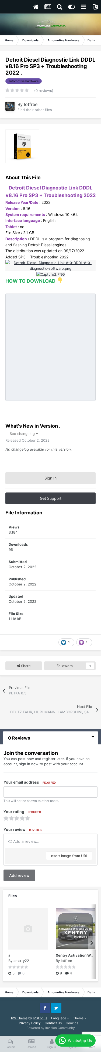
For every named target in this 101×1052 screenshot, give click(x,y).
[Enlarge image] (50, 265)
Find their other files (35, 110)
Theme (78, 1018)
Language (59, 1018)
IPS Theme (19, 1018)
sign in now (29, 764)
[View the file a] (28, 929)
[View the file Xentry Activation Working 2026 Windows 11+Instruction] (75, 929)
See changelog (23, 433)
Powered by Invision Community (50, 1028)
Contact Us (53, 1023)
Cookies (72, 1023)
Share (25, 666)
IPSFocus (40, 1018)
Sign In (50, 478)
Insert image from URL (69, 856)
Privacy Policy (30, 1023)
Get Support (50, 498)
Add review (19, 875)
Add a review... (25, 841)
